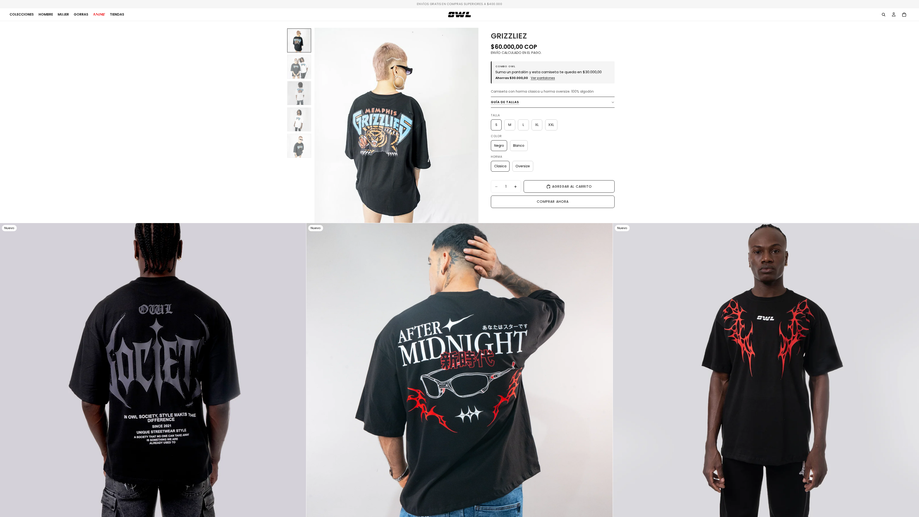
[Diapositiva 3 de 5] (299, 93)
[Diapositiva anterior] (7, 376)
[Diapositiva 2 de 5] (299, 67)
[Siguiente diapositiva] (299, 376)
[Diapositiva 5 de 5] (299, 146)
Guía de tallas (505, 102)
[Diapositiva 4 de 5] (299, 119)
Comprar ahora (553, 201)
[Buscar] (883, 14)
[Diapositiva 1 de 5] (299, 40)
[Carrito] (904, 14)
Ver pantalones (543, 78)
